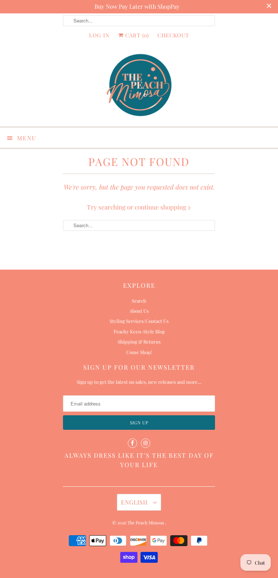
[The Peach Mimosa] (139, 86)
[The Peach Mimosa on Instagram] (145, 443)
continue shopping (161, 207)
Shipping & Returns (139, 341)
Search (139, 301)
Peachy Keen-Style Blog (139, 331)
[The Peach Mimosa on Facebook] (132, 443)
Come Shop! (139, 352)
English (135, 502)
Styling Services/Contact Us (139, 321)
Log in (99, 35)
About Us (139, 311)
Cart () (136, 35)
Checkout (173, 35)
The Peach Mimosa (146, 522)
